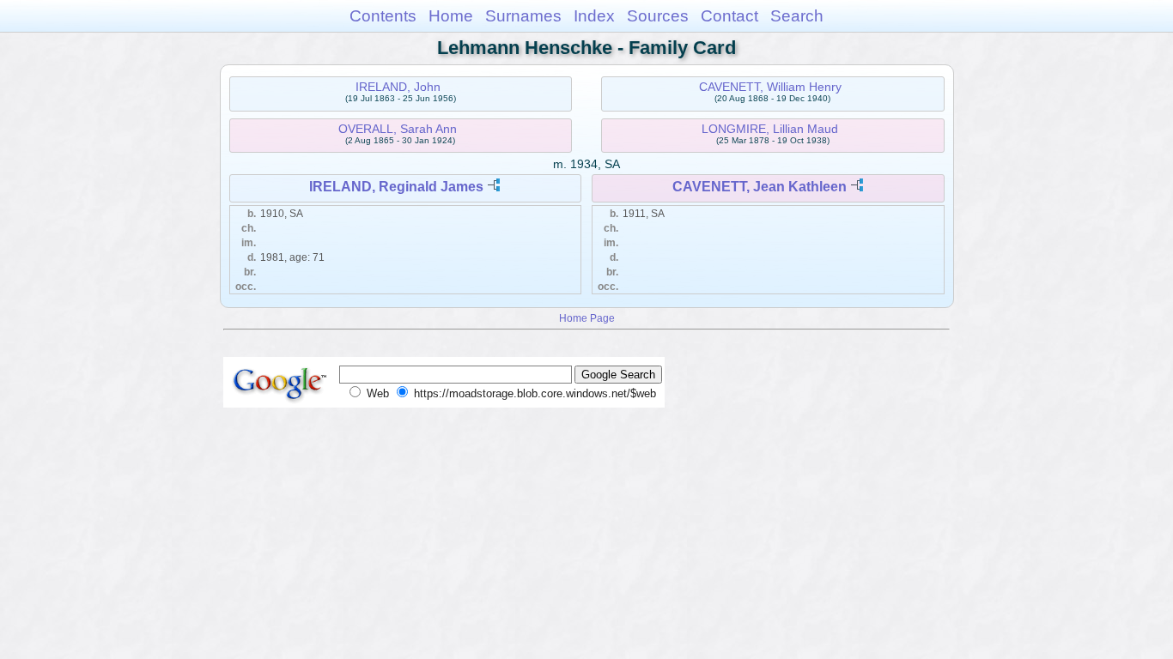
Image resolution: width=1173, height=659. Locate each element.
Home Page (587, 317)
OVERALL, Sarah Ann (397, 129)
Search (797, 16)
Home (450, 16)
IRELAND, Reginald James (396, 186)
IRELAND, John (398, 87)
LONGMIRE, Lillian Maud (770, 129)
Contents (382, 16)
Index (594, 16)
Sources (658, 16)
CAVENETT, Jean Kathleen (759, 186)
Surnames (523, 16)
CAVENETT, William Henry (770, 87)
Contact (729, 16)
